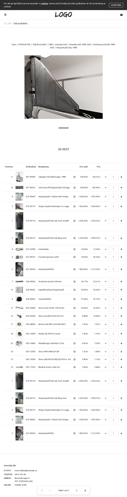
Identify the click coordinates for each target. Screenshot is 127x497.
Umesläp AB (10, 465)
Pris (98, 167)
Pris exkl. (84, 167)
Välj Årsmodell (39, 44)
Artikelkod (31, 167)
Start (14, 44)
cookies (44, 3)
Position (9, 167)
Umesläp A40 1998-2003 (80, 44)
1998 (50, 44)
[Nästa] (76, 490)
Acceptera (116, 5)
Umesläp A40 (61, 44)
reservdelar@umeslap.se (26, 470)
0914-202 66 (20, 474)
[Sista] (85, 490)
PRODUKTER (24, 44)
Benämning (43, 167)
